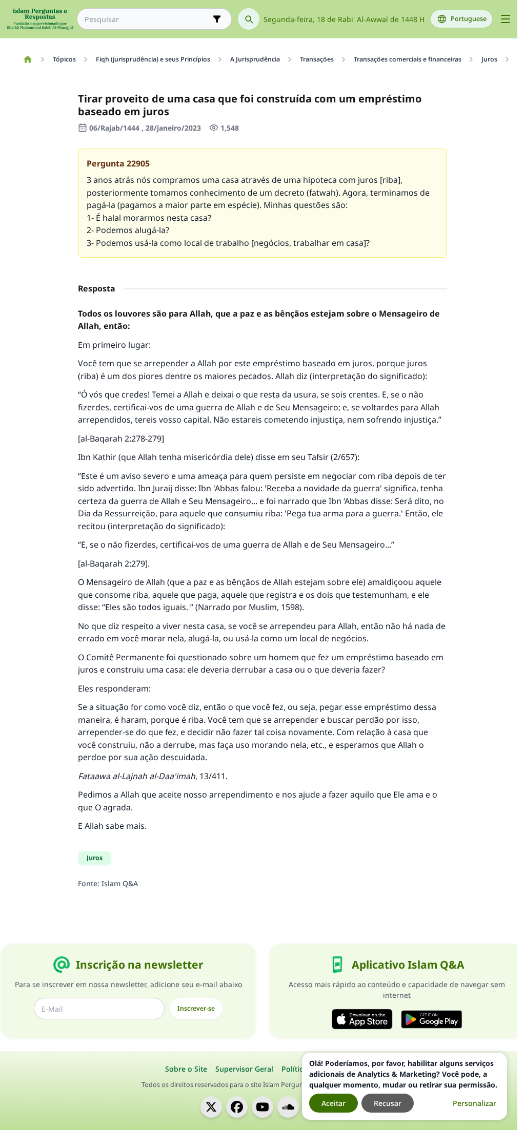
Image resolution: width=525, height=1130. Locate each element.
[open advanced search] (217, 19)
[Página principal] (27, 59)
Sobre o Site (186, 1069)
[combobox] (147, 19)
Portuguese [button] (469, 18)
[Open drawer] (505, 19)
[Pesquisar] (248, 19)
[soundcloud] (288, 1107)
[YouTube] (262, 1107)
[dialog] (404, 1086)
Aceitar (333, 1103)
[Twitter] (211, 1107)
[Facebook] (237, 1107)
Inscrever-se (196, 1008)
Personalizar (474, 1103)
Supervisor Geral (244, 1069)
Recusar (387, 1103)
